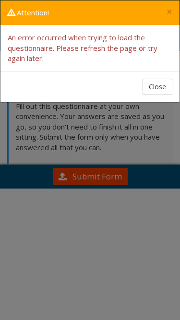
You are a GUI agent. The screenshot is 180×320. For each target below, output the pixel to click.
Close (157, 86)
